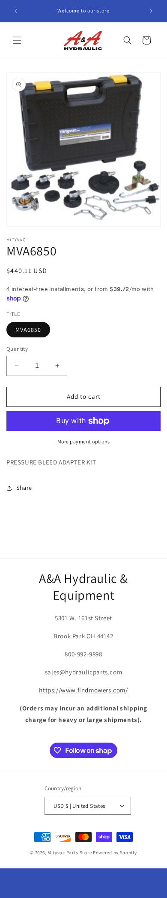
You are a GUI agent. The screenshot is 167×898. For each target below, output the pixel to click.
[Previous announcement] (15, 11)
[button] (17, 40)
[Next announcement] (151, 11)
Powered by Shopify (115, 852)
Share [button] (24, 487)
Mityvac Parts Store (70, 852)
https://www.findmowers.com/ (83, 690)
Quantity (17, 348)
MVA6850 (28, 330)
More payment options (83, 441)
